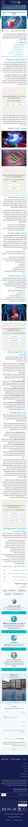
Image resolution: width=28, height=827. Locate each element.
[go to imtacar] (9, 809)
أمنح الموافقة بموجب (13, 739)
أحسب (14, 612)
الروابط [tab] (24, 759)
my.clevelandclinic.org (18, 594)
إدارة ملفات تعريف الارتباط (17, 820)
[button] (19, 702)
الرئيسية (22, 5)
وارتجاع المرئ (18, 262)
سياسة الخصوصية (23, 774)
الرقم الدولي (4, 716)
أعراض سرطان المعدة (18, 49)
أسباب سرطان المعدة (18, 47)
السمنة (9, 558)
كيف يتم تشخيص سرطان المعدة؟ (16, 53)
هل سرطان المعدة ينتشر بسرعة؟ (19, 576)
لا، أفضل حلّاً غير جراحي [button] (14, 340)
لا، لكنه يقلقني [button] (14, 188)
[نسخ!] (6, 60)
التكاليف (25, 771)
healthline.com (12, 590)
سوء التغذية (22, 295)
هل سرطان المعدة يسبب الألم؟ (19, 580)
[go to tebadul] (4, 809)
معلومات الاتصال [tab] (15, 759)
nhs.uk (5, 590)
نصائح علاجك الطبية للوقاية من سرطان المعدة (13, 56)
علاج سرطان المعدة (19, 54)
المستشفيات (24, 766)
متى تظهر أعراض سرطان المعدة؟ (19, 570)
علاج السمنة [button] (7, 104)
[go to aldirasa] (14, 809)
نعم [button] (14, 184)
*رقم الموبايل (13, 716)
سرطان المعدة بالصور (18, 46)
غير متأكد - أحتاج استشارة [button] (14, 344)
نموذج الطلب (8, 820)
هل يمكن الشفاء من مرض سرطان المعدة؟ (17, 573)
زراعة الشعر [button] (19, 104)
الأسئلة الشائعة (24, 776)
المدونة (16, 5)
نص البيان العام (21, 744)
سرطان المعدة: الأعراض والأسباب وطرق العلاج (14, 7)
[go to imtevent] (24, 809)
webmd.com (8, 594)
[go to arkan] (19, 809)
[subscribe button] (3, 794)
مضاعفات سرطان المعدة (16, 51)
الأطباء (25, 768)
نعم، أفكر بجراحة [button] (14, 336)
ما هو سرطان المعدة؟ (20, 44)
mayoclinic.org (21, 590)
